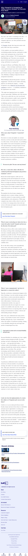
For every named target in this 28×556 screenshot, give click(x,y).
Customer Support (5, 512)
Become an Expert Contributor (8, 507)
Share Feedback (4, 515)
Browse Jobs (4, 522)
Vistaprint (5, 45)
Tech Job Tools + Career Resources (9, 520)
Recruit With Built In (5, 504)
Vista (23, 130)
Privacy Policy (14, 540)
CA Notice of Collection (14, 547)
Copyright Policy (14, 538)
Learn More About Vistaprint (8, 216)
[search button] (18, 2)
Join (21, 1)
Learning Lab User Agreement (14, 534)
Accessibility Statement (14, 536)
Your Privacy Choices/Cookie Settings (14, 545)
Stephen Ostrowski (14, 15)
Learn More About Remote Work (9, 434)
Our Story (3, 492)
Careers (2, 494)
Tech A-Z (3, 524)
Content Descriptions (6, 499)
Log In (25, 1)
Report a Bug (4, 517)
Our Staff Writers (5, 497)
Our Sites (3, 530)
